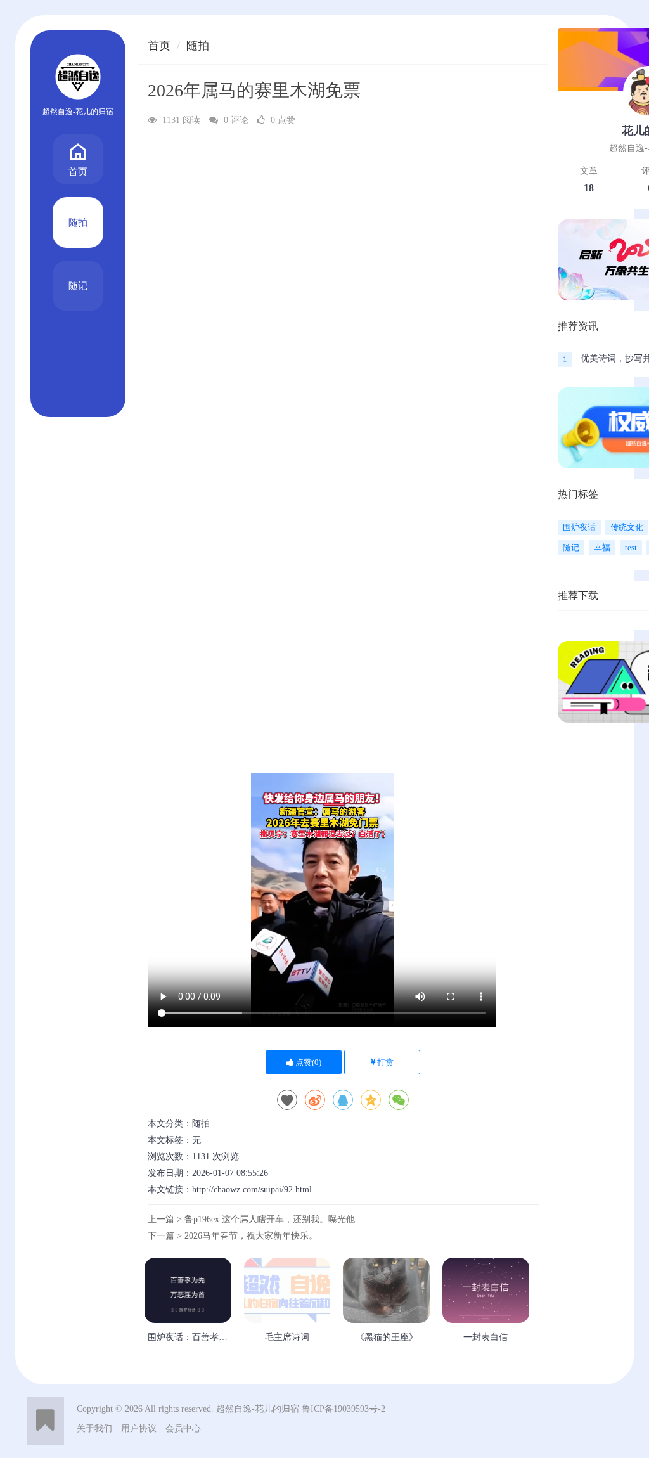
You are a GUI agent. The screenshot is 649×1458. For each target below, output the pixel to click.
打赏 (384, 1062)
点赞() (307, 1062)
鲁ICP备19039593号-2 (343, 1409)
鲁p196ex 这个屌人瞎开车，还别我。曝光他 (269, 1219)
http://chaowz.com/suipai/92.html (252, 1189)
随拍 (77, 222)
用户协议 (139, 1428)
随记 (77, 286)
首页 (77, 172)
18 (589, 188)
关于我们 (94, 1428)
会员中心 (183, 1428)
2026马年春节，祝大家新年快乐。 (251, 1236)
